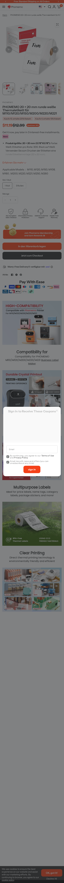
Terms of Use (47, 455)
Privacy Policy (21, 457)
